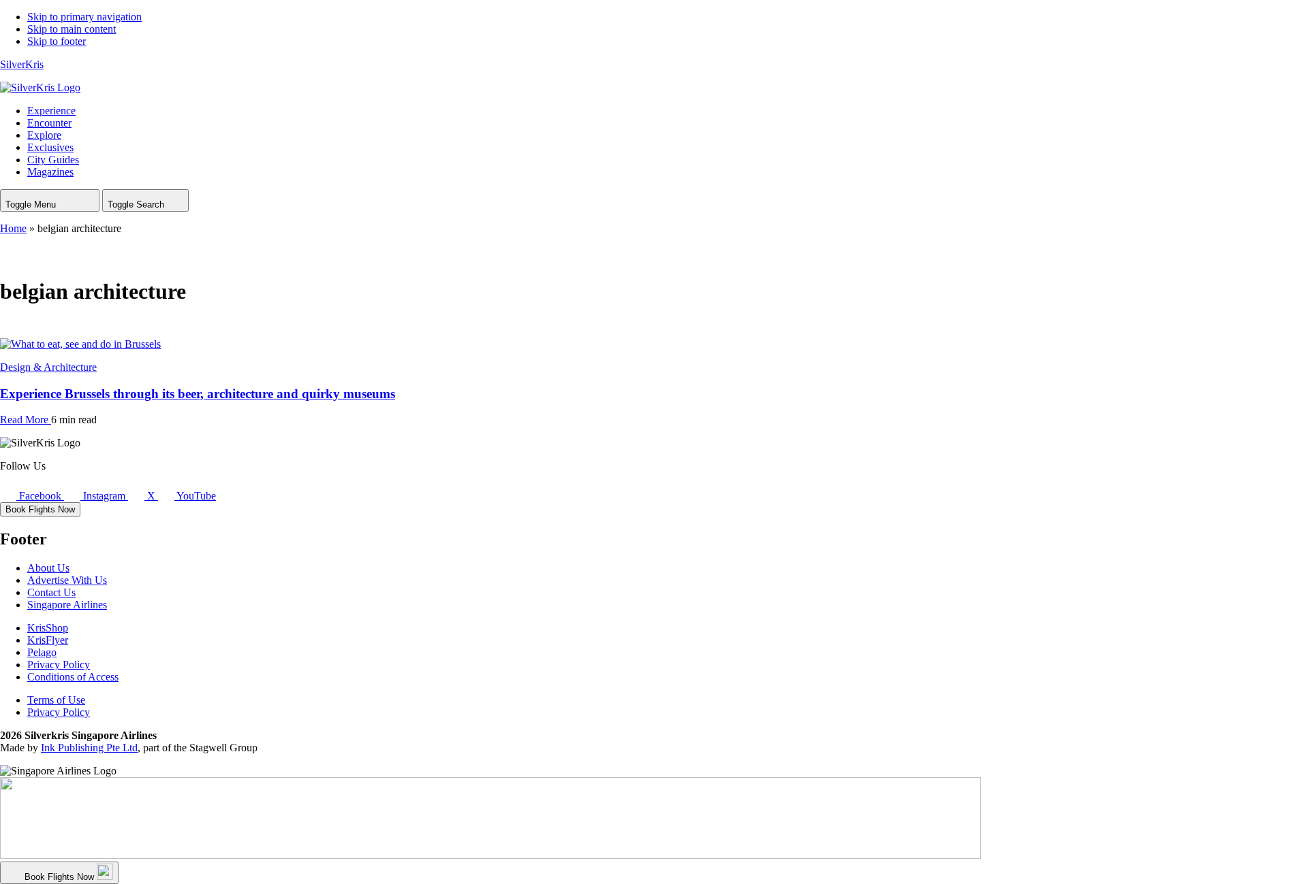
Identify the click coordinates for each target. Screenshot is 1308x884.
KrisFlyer (47, 640)
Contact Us (51, 592)
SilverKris (22, 64)
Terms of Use (56, 700)
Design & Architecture (48, 367)
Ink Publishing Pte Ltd (89, 747)
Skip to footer (56, 41)
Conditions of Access (73, 677)
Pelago (42, 652)
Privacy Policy (58, 664)
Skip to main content (71, 29)
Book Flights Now (40, 509)
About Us (48, 568)
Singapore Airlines (67, 604)
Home (13, 228)
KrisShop (47, 628)
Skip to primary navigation (84, 16)
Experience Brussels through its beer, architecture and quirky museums (197, 394)
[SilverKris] (40, 87)
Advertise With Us (67, 580)
